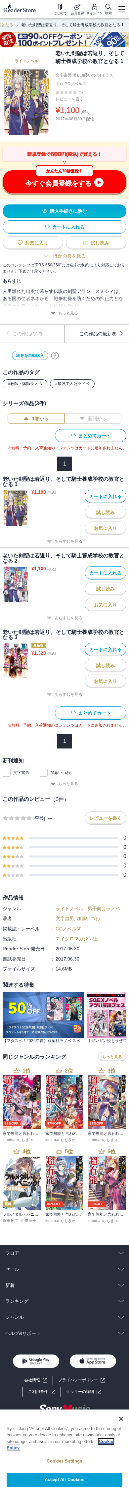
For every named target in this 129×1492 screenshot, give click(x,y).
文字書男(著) (67, 75)
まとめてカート (94, 435)
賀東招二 (11, 1220)
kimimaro (11, 1139)
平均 (39, 818)
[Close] (121, 1418)
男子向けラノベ (104, 908)
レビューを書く (69, 99)
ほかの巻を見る (69, 255)
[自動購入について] (55, 355)
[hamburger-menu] (121, 9)
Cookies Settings (64, 1461)
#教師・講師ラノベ (25, 383)
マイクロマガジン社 (76, 938)
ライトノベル (26, 61)
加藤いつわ (60, 772)
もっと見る (68, 313)
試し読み (100, 243)
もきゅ (27, 1139)
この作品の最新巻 (97, 333)
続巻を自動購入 (30, 355)
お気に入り (36, 243)
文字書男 (21, 772)
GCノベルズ (75, 84)
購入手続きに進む (68, 211)
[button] (84, 1391)
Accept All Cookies (64, 1479)
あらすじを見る (68, 541)
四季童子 (28, 1220)
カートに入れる (68, 227)
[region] (64, 1450)
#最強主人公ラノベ (72, 383)
